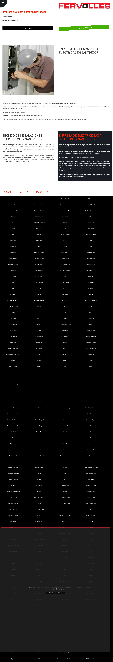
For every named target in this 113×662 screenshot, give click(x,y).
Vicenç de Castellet (65, 336)
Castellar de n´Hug (65, 503)
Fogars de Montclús (39, 378)
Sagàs (65, 396)
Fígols (90, 378)
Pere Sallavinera (65, 431)
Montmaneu (91, 288)
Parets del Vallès (65, 390)
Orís (39, 312)
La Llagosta (65, 420)
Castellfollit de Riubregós (13, 491)
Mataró (65, 491)
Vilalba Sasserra (91, 258)
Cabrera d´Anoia (13, 366)
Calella (39, 234)
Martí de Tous (13, 276)
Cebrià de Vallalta (64, 210)
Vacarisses (91, 443)
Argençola (13, 402)
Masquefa (64, 354)
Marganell (39, 360)
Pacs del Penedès (65, 653)
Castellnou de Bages (39, 402)
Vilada (90, 431)
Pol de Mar (39, 431)
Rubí (91, 240)
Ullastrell (65, 467)
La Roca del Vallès (13, 461)
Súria (13, 449)
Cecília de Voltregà (39, 258)
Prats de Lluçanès (13, 330)
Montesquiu (65, 294)
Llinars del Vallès (91, 449)
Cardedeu (64, 521)
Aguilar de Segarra (39, 252)
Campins (65, 342)
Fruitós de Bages (90, 420)
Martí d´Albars (64, 402)
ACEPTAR (60, 593)
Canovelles (13, 342)
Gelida (39, 473)
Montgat (39, 294)
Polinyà (65, 318)
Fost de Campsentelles (13, 426)
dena (65, 479)
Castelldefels (90, 479)
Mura (65, 228)
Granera (39, 372)
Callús (90, 366)
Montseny (13, 234)
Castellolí (90, 216)
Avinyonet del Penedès (13, 300)
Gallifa (13, 396)
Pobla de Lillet (90, 318)
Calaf (91, 246)
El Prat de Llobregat (13, 306)
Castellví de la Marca (39, 204)
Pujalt (90, 324)
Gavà (65, 473)
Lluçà (90, 396)
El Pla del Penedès (39, 300)
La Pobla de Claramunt (13, 420)
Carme (91, 384)
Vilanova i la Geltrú (39, 497)
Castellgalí (39, 658)
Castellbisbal (39, 324)
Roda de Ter (13, 246)
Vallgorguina (13, 443)
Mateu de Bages (39, 270)
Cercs (90, 312)
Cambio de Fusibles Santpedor (65, 658)
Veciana (39, 437)
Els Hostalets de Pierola (91, 300)
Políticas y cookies (91, 658)
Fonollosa (90, 372)
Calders (65, 246)
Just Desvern (39, 408)
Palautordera (39, 414)
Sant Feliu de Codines (90, 408)
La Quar (39, 461)
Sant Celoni (91, 461)
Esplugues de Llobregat (39, 384)
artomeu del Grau (39, 216)
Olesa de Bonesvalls (13, 479)
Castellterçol (65, 216)
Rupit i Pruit (39, 240)
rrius (13, 222)
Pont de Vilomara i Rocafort (65, 324)
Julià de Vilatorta (39, 521)
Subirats (39, 449)
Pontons (39, 330)
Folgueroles (13, 378)
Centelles (13, 318)
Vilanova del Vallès (65, 497)
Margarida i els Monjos (65, 515)
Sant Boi (13, 216)
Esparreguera (39, 282)
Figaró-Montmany (13, 384)
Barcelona (13, 198)
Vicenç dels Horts (90, 204)
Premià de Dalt (65, 485)
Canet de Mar (39, 342)
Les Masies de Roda (39, 455)
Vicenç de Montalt (39, 210)
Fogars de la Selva (65, 378)
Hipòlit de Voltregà (13, 264)
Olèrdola (39, 479)
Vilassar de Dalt (13, 497)
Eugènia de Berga (39, 509)
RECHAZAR (50, 593)
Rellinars (91, 653)
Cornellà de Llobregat (13, 473)
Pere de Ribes (13, 270)
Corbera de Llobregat (39, 222)
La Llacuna (39, 485)
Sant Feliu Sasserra (65, 264)
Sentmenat (91, 282)
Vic (13, 437)
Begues (91, 390)
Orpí (91, 306)
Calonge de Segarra (91, 342)
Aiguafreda (13, 252)
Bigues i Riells (39, 336)
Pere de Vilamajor (39, 198)
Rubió (64, 240)
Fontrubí (39, 288)
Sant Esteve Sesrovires (13, 414)
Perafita (39, 390)
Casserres (65, 384)
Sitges (39, 306)
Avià (65, 366)
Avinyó (13, 228)
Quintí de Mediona (13, 431)
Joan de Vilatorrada (65, 234)
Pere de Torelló (65, 198)
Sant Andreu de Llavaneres (13, 354)
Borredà (39, 366)
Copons (65, 222)
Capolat (91, 521)
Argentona (65, 330)
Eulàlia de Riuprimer (13, 509)
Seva (65, 306)
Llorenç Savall (90, 402)
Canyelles (90, 276)
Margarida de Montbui (90, 515)
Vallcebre (39, 443)
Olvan (64, 312)
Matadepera (39, 354)
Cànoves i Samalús (91, 336)
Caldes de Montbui (39, 264)
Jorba (64, 288)
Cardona (65, 509)
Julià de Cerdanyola (13, 348)
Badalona (39, 653)
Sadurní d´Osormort (91, 414)
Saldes (65, 449)
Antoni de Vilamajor (91, 348)
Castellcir (39, 491)
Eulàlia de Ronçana (91, 503)
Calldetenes (13, 372)
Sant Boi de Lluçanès (90, 210)
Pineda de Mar (13, 324)
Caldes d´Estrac (39, 228)
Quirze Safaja (39, 426)
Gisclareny (65, 372)
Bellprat (91, 360)
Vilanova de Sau (65, 258)
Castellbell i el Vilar (91, 497)
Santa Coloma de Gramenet (91, 467)
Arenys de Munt (91, 330)
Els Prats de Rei (65, 282)
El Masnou (65, 300)
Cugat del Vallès (91, 252)
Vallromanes (65, 437)
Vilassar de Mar (39, 276)
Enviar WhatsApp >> (83, 28)
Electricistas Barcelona (6, 34)
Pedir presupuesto (27, 28)
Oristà (13, 312)
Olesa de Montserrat (91, 473)
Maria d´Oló (39, 515)
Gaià (13, 288)
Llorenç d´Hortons (13, 408)
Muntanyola (91, 228)
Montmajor (13, 294)
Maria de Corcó (39, 467)
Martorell (13, 360)
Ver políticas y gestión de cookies (55, 589)
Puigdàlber (91, 198)
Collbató (13, 282)
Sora (39, 396)
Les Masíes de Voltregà (13, 455)
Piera (13, 390)
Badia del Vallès (91, 491)
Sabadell (65, 414)
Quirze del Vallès (65, 426)
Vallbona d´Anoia (65, 443)
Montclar (91, 294)
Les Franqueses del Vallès (65, 455)
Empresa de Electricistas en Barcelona (17, 34)
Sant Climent (65, 461)
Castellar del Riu (39, 503)
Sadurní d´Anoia (13, 258)
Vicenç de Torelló (13, 210)
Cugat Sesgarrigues (65, 252)
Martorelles (91, 354)
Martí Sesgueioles (65, 270)
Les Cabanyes (90, 455)
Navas (90, 509)
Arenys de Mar (13, 336)
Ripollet (65, 348)
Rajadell (13, 658)
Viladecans (13, 653)
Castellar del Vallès (13, 503)
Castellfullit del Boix (91, 485)
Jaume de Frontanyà (91, 234)
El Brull (13, 485)
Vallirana (91, 437)
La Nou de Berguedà (39, 420)
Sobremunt (13, 521)
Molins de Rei (39, 318)
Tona (65, 276)
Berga (64, 360)
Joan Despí (39, 348)
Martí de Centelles (65, 204)
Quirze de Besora (90, 426)
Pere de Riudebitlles (91, 264)
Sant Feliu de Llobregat (65, 408)
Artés (39, 246)
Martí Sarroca (90, 270)
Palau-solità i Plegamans (13, 515)
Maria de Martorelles (13, 467)
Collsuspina (91, 222)
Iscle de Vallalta (13, 240)
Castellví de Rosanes (13, 204)
